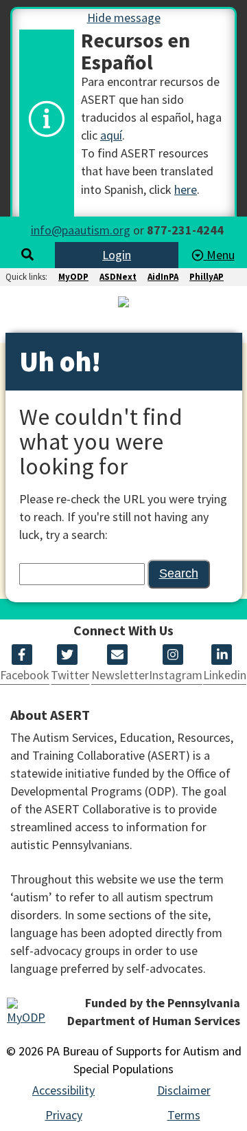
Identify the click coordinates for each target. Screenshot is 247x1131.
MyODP (73, 277)
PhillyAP (206, 277)
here (185, 189)
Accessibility (63, 1090)
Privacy (63, 1115)
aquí (111, 135)
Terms (183, 1115)
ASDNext (118, 277)
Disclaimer (184, 1090)
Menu (219, 255)
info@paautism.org (80, 230)
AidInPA (163, 277)
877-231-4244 (185, 230)
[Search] (27, 254)
